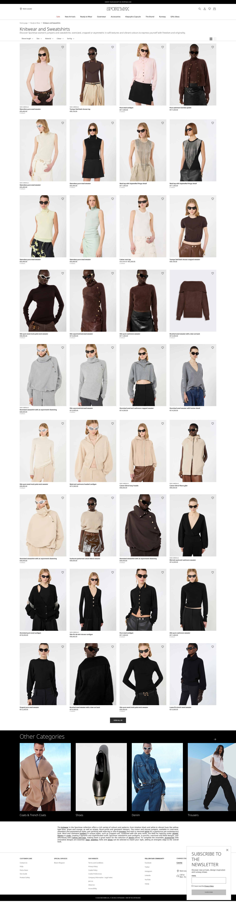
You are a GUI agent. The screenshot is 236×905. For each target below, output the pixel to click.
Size (38, 38)
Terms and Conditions (95, 863)
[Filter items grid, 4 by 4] (211, 39)
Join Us (90, 881)
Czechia (179, 863)
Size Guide (23, 874)
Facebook (148, 863)
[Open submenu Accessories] (122, 17)
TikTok (147, 884)
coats (68, 835)
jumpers (83, 833)
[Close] (227, 850)
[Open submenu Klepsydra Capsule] (142, 17)
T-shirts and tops (79, 837)
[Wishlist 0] (209, 9)
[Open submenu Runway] (167, 17)
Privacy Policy (93, 866)
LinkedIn (148, 875)
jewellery (94, 839)
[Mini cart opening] (217, 9)
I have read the (204, 886)
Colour (59, 38)
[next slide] (215, 739)
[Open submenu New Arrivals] (77, 17)
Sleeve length (26, 38)
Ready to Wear (35, 23)
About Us (91, 885)
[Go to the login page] (204, 9)
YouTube (148, 880)
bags (88, 839)
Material (48, 38)
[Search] (200, 9)
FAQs (21, 866)
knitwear (64, 827)
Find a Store (24, 870)
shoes (110, 839)
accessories (169, 837)
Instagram (148, 871)
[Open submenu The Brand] (156, 17)
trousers (122, 831)
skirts (147, 831)
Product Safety (25, 877)
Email (194, 876)
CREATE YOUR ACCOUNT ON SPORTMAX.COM (118, 2)
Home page (24, 23)
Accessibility (92, 888)
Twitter (147, 867)
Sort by (69, 38)
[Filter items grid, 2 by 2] (215, 39)
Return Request (59, 863)
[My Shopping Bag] (214, 9)
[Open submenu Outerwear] (107, 17)
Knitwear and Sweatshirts (51, 23)
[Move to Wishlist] (62, 47)
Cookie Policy (92, 870)
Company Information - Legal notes (100, 877)
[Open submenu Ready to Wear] (94, 17)
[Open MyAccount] (207, 9)
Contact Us (23, 863)
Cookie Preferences (95, 874)
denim (131, 837)
